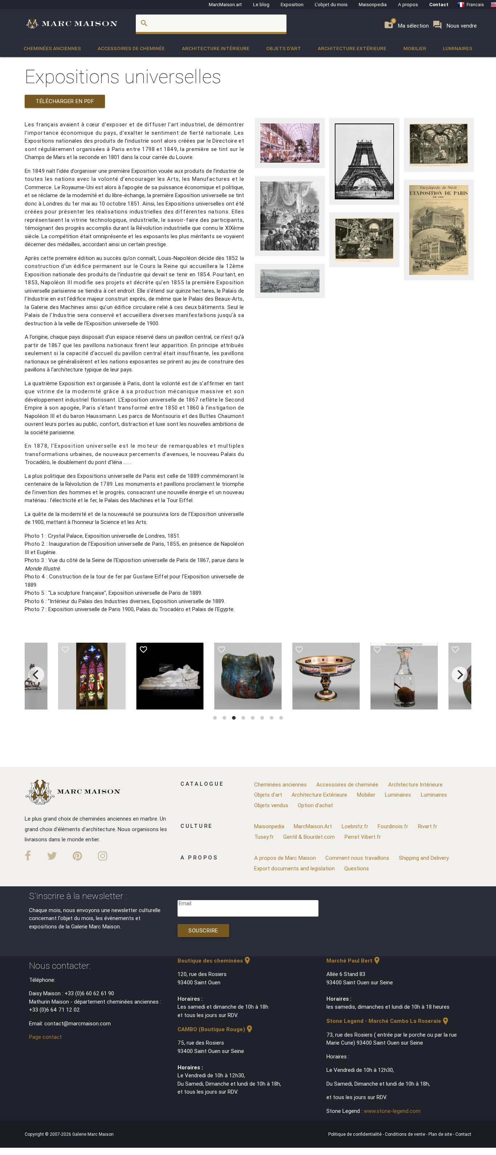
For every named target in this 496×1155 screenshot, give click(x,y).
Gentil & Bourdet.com (309, 836)
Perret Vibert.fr (363, 836)
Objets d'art (283, 48)
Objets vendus (271, 805)
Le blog (261, 4)
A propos (408, 4)
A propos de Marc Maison (285, 857)
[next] (460, 675)
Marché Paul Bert (353, 960)
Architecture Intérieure (215, 48)
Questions (356, 868)
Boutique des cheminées (215, 960)
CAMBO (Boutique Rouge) (216, 1029)
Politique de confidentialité (355, 1134)
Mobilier (414, 48)
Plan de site (440, 1134)
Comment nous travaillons (357, 857)
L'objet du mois (331, 4)
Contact (438, 4)
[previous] (36, 675)
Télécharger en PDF (65, 101)
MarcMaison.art (225, 4)
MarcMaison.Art (313, 826)
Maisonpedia (373, 4)
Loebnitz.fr (355, 826)
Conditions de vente (405, 1134)
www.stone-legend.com (392, 1110)
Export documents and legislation (294, 868)
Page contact (45, 1036)
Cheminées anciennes (52, 48)
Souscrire (203, 930)
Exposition (292, 4)
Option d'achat (315, 805)
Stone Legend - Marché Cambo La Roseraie (388, 1020)
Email (185, 903)
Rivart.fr (427, 826)
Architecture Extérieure (352, 48)
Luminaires (457, 48)
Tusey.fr (264, 836)
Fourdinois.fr (393, 826)
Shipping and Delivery (424, 857)
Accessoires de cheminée (131, 48)
